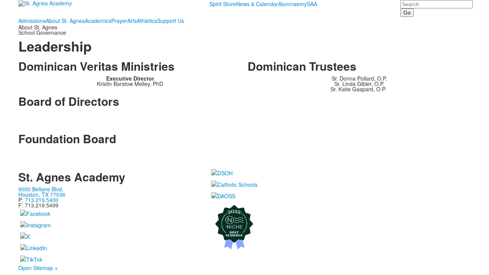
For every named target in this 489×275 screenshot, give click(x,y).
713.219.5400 (41, 200)
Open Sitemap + (38, 268)
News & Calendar (257, 4)
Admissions (32, 20)
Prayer (119, 20)
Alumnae (289, 4)
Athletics (147, 20)
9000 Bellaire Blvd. (40, 189)
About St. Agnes (65, 20)
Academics (98, 20)
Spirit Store (222, 4)
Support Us (170, 20)
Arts (132, 20)
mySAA (308, 4)
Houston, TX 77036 (41, 194)
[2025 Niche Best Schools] (340, 226)
